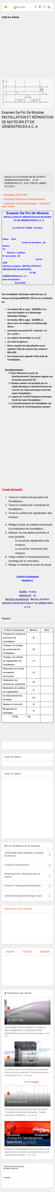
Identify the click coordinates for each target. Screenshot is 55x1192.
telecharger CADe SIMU (15, 195)
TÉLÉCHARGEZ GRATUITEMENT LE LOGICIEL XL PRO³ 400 (26, 1016)
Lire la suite (27, 1075)
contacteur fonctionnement (24, 1062)
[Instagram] (44, 7)
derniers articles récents (18, 908)
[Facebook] (35, 7)
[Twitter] (39, 7)
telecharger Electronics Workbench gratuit (24, 199)
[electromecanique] (19, 8)
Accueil (7, 1178)
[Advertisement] (27, 46)
